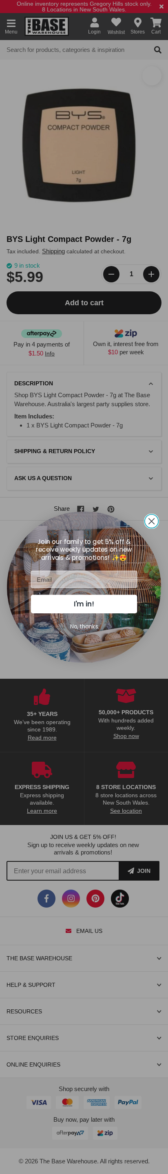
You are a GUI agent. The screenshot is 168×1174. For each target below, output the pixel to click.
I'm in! (84, 604)
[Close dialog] (152, 521)
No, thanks (84, 626)
